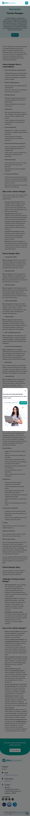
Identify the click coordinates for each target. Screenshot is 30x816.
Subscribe (23, 402)
